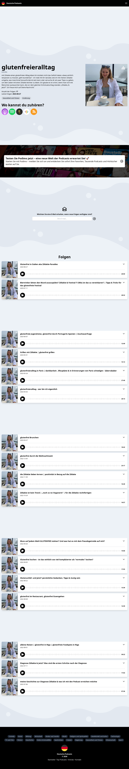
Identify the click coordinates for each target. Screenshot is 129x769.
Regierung (78, 740)
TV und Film (9, 740)
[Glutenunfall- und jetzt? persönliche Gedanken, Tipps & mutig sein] (10, 583)
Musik (64, 736)
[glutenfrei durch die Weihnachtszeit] (10, 461)
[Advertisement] (64, 24)
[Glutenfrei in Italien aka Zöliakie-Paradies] (10, 269)
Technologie (115, 736)
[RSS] (33, 111)
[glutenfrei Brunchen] (10, 442)
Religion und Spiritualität (79, 736)
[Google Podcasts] (26, 111)
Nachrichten (58, 740)
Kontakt (78, 760)
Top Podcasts (62, 760)
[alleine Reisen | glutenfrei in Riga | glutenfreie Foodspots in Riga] (10, 650)
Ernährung (26, 98)
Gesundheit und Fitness (11, 98)
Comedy (12, 736)
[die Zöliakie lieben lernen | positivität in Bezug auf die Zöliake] (10, 479)
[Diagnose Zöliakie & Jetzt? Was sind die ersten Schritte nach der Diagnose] (10, 668)
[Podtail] (19, 111)
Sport (121, 740)
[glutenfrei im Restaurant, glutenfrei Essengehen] (10, 601)
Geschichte (29, 740)
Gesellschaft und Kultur (99, 736)
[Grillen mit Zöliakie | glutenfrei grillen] (10, 357)
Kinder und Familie (52, 736)
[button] (126, 3)
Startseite (51, 760)
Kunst (20, 736)
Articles (71, 760)
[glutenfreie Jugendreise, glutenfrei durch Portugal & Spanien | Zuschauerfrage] (10, 339)
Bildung (28, 736)
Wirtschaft (38, 736)
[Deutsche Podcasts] (64, 748)
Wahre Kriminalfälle (44, 740)
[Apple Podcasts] (4, 111)
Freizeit (69, 740)
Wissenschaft (110, 740)
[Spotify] (12, 111)
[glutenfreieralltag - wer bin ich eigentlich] (10, 394)
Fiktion (19, 740)
